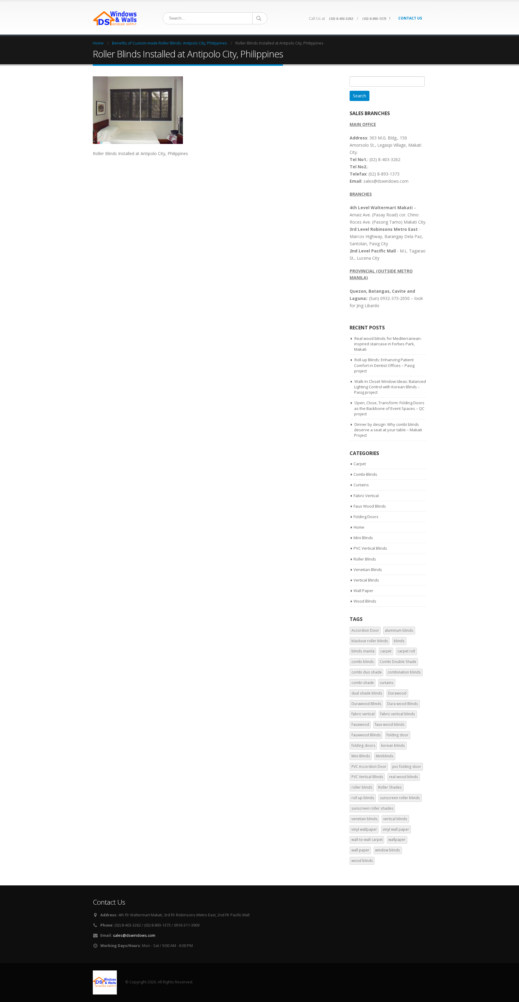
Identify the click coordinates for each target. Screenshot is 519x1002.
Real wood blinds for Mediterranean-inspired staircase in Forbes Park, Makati (388, 344)
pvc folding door (406, 766)
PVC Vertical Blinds (370, 548)
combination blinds (404, 672)
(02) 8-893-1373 (374, 18)
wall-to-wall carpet (367, 839)
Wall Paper (363, 590)
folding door (397, 735)
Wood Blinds (365, 601)
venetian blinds (364, 818)
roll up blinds (362, 797)
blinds (399, 640)
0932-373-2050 (395, 298)
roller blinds (361, 787)
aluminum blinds (399, 630)
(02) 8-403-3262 (341, 18)
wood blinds (362, 860)
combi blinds (362, 661)
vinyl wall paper (396, 829)
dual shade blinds (366, 693)
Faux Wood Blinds (370, 506)
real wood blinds (403, 776)
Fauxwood (360, 724)
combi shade (362, 682)
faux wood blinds (390, 724)
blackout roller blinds (369, 640)
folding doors (363, 745)
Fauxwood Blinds (366, 735)
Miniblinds (384, 756)
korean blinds (393, 745)
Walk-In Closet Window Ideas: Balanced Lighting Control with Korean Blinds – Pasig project (390, 387)
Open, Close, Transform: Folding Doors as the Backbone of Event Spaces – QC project (389, 408)
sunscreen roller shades (372, 808)
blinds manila (363, 651)
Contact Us (410, 18)
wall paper (360, 850)
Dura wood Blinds (402, 703)
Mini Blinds (363, 537)
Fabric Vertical (366, 495)
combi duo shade (366, 672)
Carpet (360, 463)
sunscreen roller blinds (400, 797)
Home (359, 527)
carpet (385, 651)
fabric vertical (363, 713)
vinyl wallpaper (364, 829)
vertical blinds (395, 818)
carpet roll (406, 651)
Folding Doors (366, 516)
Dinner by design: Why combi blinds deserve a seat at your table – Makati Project (388, 430)
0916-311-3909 (186, 925)
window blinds (387, 850)
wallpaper (396, 839)
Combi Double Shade (398, 661)
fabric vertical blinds (397, 713)
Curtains (361, 484)
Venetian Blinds (368, 569)
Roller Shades (390, 787)
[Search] (259, 18)
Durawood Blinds (366, 703)
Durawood (397, 693)
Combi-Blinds (365, 474)
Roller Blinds (365, 559)
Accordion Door (365, 630)
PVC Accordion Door (369, 766)
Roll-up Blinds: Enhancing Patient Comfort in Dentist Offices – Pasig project (384, 365)
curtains (386, 682)
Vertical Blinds (366, 580)
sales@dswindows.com (134, 935)
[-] (115, 18)
